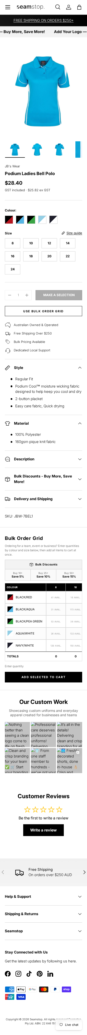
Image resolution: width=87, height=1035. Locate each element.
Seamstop (36, 1019)
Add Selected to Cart (44, 677)
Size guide (74, 233)
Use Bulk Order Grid (43, 311)
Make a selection (59, 295)
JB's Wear (12, 166)
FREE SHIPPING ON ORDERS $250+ (44, 20)
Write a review (43, 830)
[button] (79, 7)
